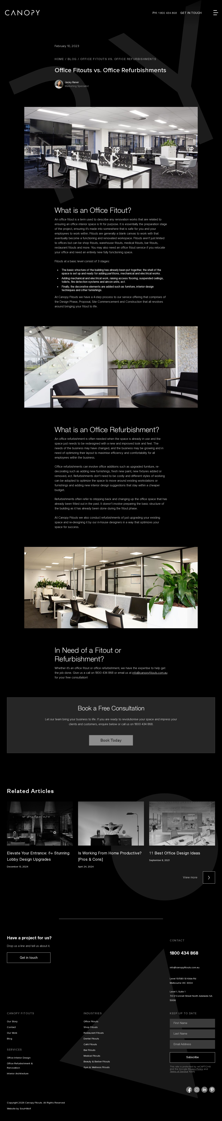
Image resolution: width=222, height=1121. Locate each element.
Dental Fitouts (91, 1039)
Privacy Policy (195, 1069)
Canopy (22, 13)
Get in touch (29, 957)
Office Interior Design (19, 1058)
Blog (9, 1039)
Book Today (111, 740)
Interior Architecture (18, 1073)
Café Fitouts (90, 1044)
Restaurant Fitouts (94, 1033)
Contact (11, 1027)
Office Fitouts (91, 1021)
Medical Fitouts (92, 1056)
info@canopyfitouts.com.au (149, 672)
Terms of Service (179, 1071)
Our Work (12, 1033)
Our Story (12, 1021)
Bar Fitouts (90, 1050)
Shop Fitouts (91, 1027)
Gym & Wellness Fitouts (97, 1067)
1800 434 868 (184, 953)
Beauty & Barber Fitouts (97, 1061)
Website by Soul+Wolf (19, 1108)
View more (190, 877)
